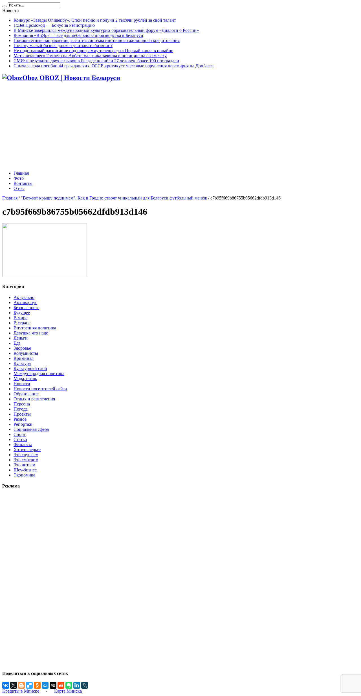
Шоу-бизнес (25, 469)
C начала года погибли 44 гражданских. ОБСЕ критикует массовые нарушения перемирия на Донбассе (113, 65)
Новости (22, 383)
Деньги (21, 338)
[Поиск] (4, 6)
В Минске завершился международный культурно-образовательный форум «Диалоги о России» (106, 30)
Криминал (24, 358)
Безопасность (26, 307)
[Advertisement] (180, 126)
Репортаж (23, 424)
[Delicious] (29, 685)
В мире (20, 317)
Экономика (24, 475)
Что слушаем (26, 454)
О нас (19, 188)
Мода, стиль (25, 378)
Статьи (20, 439)
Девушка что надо (31, 333)
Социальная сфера (31, 429)
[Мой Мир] (45, 685)
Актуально (24, 297)
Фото (19, 178)
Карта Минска (68, 691)
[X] (13, 685)
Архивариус (25, 302)
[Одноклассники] (37, 685)
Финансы (23, 444)
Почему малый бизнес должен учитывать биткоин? (63, 45)
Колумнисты (26, 353)
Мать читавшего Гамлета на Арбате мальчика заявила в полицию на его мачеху (90, 55)
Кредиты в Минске (20, 691)
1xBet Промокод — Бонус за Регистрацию (54, 25)
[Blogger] (21, 685)
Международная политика (39, 373)
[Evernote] (68, 685)
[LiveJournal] (84, 685)
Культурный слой (30, 368)
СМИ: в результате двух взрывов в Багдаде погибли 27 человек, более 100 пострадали (96, 60)
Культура (22, 363)
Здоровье (22, 348)
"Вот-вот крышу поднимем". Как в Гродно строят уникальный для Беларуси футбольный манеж (114, 198)
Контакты (23, 183)
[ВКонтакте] (5, 685)
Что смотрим (26, 459)
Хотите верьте (27, 449)
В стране (22, 322)
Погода (21, 409)
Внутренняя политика (35, 327)
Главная (21, 173)
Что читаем (24, 464)
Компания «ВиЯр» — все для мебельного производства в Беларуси (78, 35)
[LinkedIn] (76, 685)
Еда (17, 343)
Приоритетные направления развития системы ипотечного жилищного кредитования (97, 40)
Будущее (22, 312)
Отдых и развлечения (34, 398)
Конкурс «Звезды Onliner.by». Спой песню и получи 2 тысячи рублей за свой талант (95, 20)
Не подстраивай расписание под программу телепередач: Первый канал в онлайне (93, 50)
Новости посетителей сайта (40, 388)
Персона (22, 404)
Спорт (20, 434)
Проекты (22, 414)
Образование (26, 393)
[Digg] (53, 685)
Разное (20, 419)
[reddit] (61, 685)
